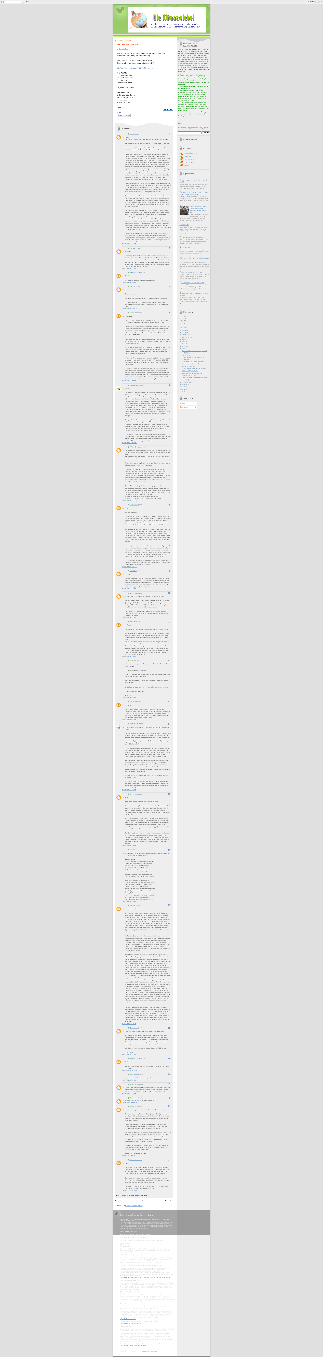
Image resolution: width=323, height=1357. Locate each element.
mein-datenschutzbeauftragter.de (148, 1351)
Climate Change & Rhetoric (190, 370)
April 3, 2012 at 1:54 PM (129, 244)
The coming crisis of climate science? (192, 283)
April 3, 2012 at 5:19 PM (129, 282)
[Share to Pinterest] (129, 115)
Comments (184, 407)
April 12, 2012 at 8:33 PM (129, 1190)
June (183, 344)
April (183, 348)
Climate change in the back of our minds (194, 368)
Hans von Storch (135, 385)
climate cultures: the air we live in (192, 364)
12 (169, 660)
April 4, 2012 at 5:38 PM (129, 656)
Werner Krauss (134, 134)
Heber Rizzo (133, 286)
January (184, 384)
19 (169, 1058)
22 (169, 1098)
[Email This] (119, 115)
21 (169, 1084)
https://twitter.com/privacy (128, 1319)
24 (169, 1159)
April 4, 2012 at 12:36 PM (129, 567)
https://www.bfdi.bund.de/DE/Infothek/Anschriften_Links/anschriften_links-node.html (145, 1277)
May (183, 346)
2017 (182, 316)
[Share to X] (124, 115)
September (185, 337)
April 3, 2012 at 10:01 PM (129, 308)
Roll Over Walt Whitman (127, 44)
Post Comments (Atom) (134, 1206)
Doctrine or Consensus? (189, 366)
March (184, 380)
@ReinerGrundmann (136, 272)
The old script (186, 355)
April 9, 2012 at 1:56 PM (129, 1094)
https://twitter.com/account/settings (130, 1323)
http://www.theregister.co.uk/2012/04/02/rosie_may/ (135, 68)
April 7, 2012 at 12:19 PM (129, 1070)
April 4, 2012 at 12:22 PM (129, 500)
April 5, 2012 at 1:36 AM (129, 901)
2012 (182, 328)
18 (169, 1027)
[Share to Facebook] (127, 115)
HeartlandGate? (184, 225)
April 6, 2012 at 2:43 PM (129, 1054)
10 (169, 593)
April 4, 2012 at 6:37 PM (129, 719)
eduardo (186, 165)
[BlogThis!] (122, 115)
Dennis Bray (133, 248)
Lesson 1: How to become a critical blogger (195, 377)
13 (169, 701)
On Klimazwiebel (185, 247)
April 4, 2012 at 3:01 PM (129, 617)
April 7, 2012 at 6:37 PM (129, 1080)
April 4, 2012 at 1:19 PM (129, 589)
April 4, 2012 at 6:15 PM (129, 697)
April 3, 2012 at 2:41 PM (129, 268)
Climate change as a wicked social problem (193, 237)
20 (169, 1074)
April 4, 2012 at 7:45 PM (129, 845)
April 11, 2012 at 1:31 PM (129, 1102)
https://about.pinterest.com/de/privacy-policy (133, 1345)
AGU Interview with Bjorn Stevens (192, 373)
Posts (183, 403)
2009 (182, 391)
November (185, 332)
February (185, 382)
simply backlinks (135, 1074)
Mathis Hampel (134, 1028)
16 (169, 849)
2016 (182, 318)
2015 (182, 321)
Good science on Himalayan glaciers (193, 361)
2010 (182, 389)
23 (169, 1106)
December (185, 330)
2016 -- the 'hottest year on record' (191, 272)
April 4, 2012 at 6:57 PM (129, 790)
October (184, 334)
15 (169, 794)
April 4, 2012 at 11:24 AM (129, 381)
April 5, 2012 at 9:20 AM (129, 1024)
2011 (182, 387)
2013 (182, 325)
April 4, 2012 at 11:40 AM (129, 443)
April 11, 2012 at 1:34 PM (129, 1155)
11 (169, 621)
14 (169, 723)
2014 (182, 323)
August (184, 339)
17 (169, 905)
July (183, 341)
